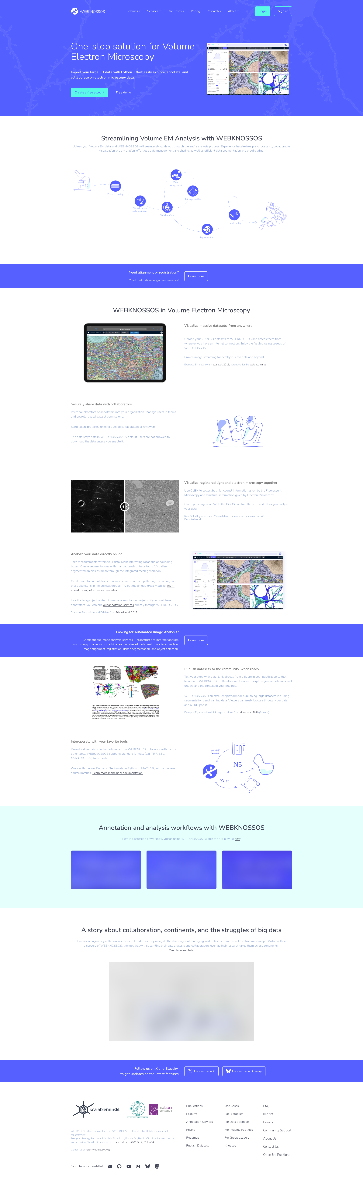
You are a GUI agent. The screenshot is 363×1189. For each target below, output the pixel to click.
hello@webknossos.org (98, 1149)
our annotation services (118, 605)
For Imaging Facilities (239, 1130)
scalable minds (258, 364)
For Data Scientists (237, 1122)
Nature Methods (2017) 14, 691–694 (134, 1142)
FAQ (266, 1106)
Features (132, 11)
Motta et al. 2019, (220, 364)
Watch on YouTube (181, 950)
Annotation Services (199, 1122)
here (237, 839)
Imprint (268, 1114)
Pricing (195, 11)
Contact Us (271, 1146)
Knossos (230, 1146)
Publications (194, 1106)
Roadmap (192, 1138)
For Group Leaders (237, 1138)
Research (213, 11)
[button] (262, 11)
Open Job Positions (276, 1155)
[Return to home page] (88, 11)
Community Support (277, 1130)
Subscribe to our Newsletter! (87, 1166)
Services (152, 11)
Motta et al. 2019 (249, 712)
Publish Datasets (197, 1146)
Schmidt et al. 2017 (126, 612)
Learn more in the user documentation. (117, 773)
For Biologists (234, 1114)
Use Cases (175, 11)
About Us (269, 1138)
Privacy (268, 1122)
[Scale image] (96, 1110)
